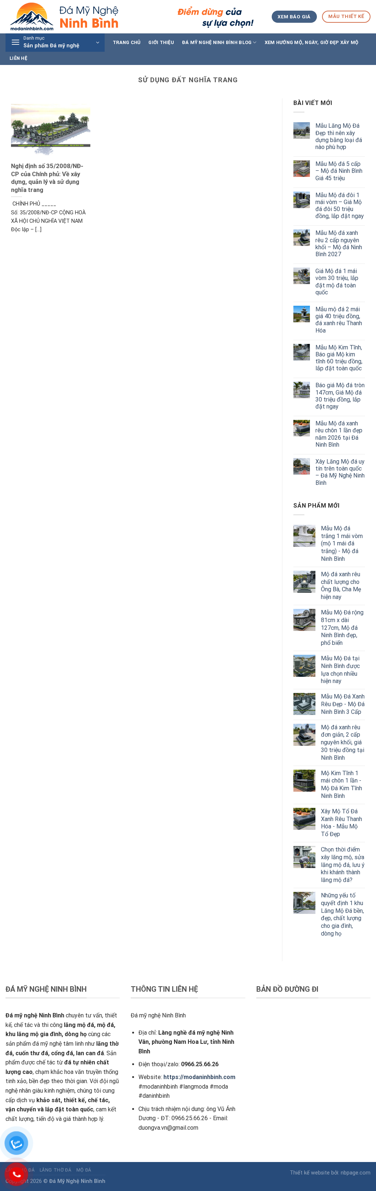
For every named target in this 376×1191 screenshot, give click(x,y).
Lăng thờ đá (56, 1170)
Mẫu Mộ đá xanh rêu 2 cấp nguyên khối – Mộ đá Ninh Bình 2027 (338, 243)
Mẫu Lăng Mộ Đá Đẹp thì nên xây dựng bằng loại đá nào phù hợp (338, 136)
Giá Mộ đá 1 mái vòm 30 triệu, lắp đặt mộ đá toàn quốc (336, 282)
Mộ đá (83, 1170)
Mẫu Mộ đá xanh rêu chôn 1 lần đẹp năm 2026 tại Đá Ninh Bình (338, 434)
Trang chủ (126, 42)
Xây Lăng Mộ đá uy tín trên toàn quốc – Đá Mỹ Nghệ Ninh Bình (340, 472)
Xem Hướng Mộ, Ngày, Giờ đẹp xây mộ (312, 42)
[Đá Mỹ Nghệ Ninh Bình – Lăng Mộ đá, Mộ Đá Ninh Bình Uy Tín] (131, 16)
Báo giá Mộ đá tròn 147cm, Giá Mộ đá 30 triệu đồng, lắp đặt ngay (340, 396)
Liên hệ (18, 58)
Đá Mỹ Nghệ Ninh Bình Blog (217, 42)
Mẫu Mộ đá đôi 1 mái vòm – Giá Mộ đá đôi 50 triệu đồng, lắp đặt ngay (339, 206)
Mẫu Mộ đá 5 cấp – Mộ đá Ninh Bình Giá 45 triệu (338, 170)
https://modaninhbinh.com (199, 1077)
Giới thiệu (161, 42)
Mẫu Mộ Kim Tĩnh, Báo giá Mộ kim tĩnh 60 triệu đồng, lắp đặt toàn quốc (338, 358)
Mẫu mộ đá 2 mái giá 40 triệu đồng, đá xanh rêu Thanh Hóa (338, 320)
